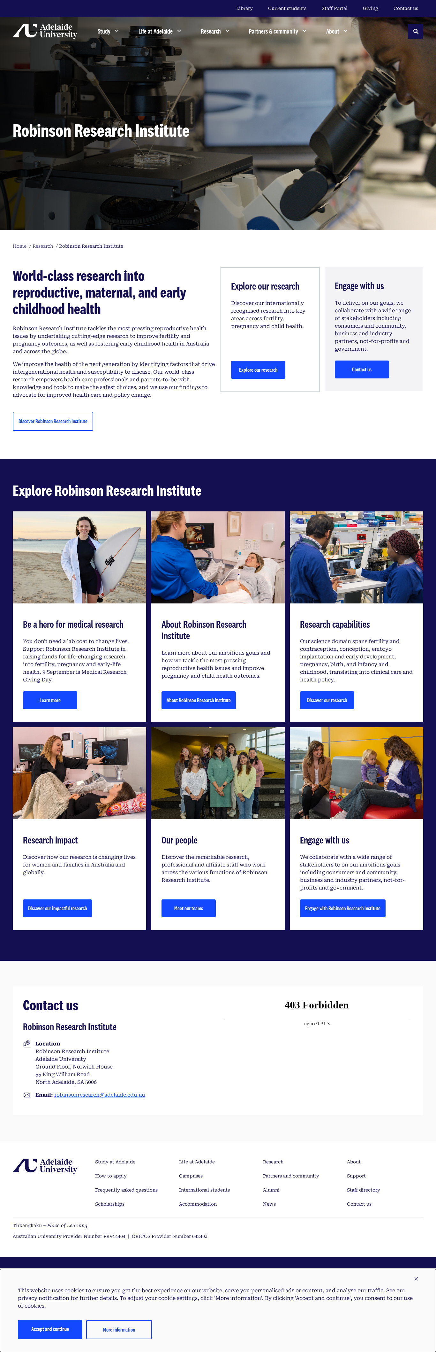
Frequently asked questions (126, 1190)
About (354, 1161)
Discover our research (327, 700)
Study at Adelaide (115, 1161)
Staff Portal (335, 8)
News (269, 1204)
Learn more (50, 700)
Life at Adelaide (197, 1161)
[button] (416, 1279)
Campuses (191, 1175)
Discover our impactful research (57, 908)
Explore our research (258, 369)
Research (273, 1161)
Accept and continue (50, 1329)
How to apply (111, 1175)
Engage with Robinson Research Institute (342, 908)
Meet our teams (188, 908)
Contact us (406, 8)
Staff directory (363, 1190)
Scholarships (109, 1204)
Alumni (271, 1190)
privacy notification (43, 1298)
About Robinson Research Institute (199, 700)
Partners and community (291, 1175)
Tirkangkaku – (50, 1225)
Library (244, 8)
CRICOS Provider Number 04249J (170, 1236)
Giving (370, 8)
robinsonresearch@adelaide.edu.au (99, 1095)
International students (204, 1190)
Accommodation (198, 1204)
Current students (287, 8)
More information (119, 1329)
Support (356, 1175)
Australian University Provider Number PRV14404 (69, 1236)
